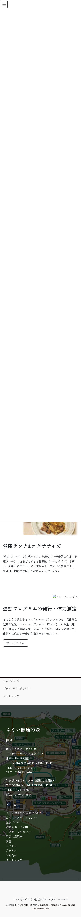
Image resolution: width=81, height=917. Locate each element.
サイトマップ (11, 696)
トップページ (11, 681)
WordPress (26, 904)
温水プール (13, 822)
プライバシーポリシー (16, 689)
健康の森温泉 (14, 836)
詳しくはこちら (15, 643)
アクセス (11, 850)
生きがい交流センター (19, 832)
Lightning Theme (47, 904)
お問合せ (11, 855)
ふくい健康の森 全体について (24, 813)
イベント (11, 846)
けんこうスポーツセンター (22, 818)
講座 (8, 841)
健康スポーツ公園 (17, 827)
